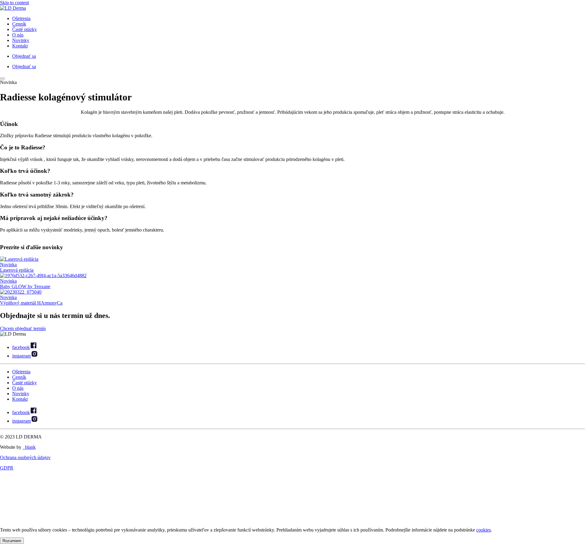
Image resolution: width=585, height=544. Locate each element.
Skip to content (14, 2)
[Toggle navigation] (2, 78)
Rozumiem (11, 541)
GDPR (6, 467)
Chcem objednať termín (23, 328)
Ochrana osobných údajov (25, 457)
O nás (17, 34)
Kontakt (20, 45)
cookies (483, 529)
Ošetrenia (21, 18)
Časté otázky (24, 29)
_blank (29, 447)
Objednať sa (24, 56)
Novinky (20, 40)
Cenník (19, 23)
